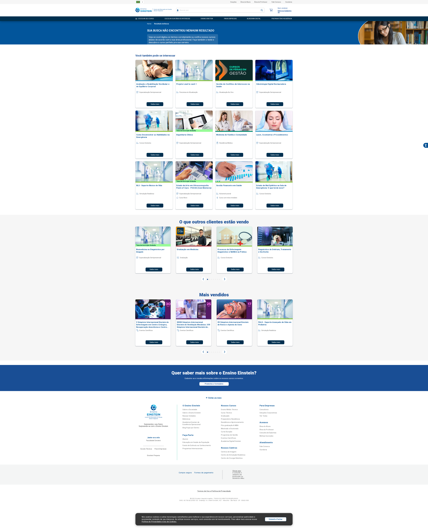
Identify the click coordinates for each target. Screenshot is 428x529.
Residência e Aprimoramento (232, 422)
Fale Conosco (276, 2)
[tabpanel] (153, 250)
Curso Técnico (226, 413)
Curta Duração (226, 432)
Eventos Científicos (228, 438)
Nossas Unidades (189, 416)
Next (224, 279)
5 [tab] (215, 279)
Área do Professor (260, 2)
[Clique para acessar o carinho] (271, 10)
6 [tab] (217, 279)
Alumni (185, 439)
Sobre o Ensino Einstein (192, 413)
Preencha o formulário (214, 384)
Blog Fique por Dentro (191, 428)
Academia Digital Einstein (231, 441)
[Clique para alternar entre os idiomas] (139, 2)
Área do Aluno (246, 2)
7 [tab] (219, 279)
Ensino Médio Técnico (229, 409)
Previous (203, 279)
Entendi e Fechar (275, 519)
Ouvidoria (288, 2)
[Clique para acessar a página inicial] (153, 13)
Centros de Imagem (228, 452)
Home (149, 24)
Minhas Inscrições (266, 436)
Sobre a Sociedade (190, 409)
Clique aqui (237, 471)
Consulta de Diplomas (268, 433)
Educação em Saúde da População (196, 442)
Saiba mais (155, 104)
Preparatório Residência (230, 419)
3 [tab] (211, 279)
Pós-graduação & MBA (229, 425)
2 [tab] (209, 279)
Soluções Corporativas (268, 413)
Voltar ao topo (214, 398)
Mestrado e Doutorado (229, 428)
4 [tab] (213, 279)
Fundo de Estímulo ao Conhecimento (197, 445)
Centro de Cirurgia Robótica (231, 458)
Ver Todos (263, 416)
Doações (233, 2)
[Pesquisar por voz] (177, 10)
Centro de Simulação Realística (233, 455)
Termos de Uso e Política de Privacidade (214, 491)
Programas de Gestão (229, 435)
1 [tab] (207, 279)
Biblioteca (186, 419)
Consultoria (264, 409)
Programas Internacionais (193, 448)
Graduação (225, 416)
